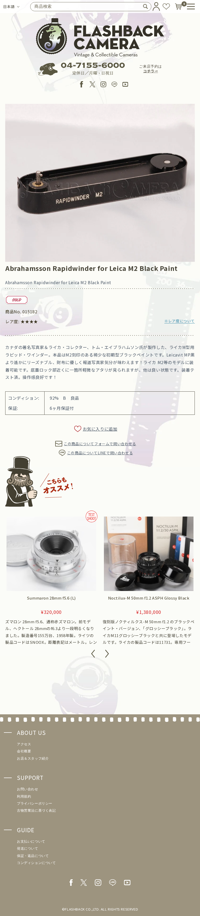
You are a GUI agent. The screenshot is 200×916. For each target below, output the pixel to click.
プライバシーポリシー (34, 803)
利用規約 (24, 796)
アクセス (24, 744)
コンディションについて (36, 863)
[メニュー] (191, 6)
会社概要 (24, 751)
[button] (93, 655)
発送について (27, 848)
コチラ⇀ (150, 71)
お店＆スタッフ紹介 (33, 758)
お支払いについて (31, 841)
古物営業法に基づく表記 (36, 810)
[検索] (145, 6)
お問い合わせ (27, 789)
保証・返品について (33, 856)
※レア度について (179, 320)
